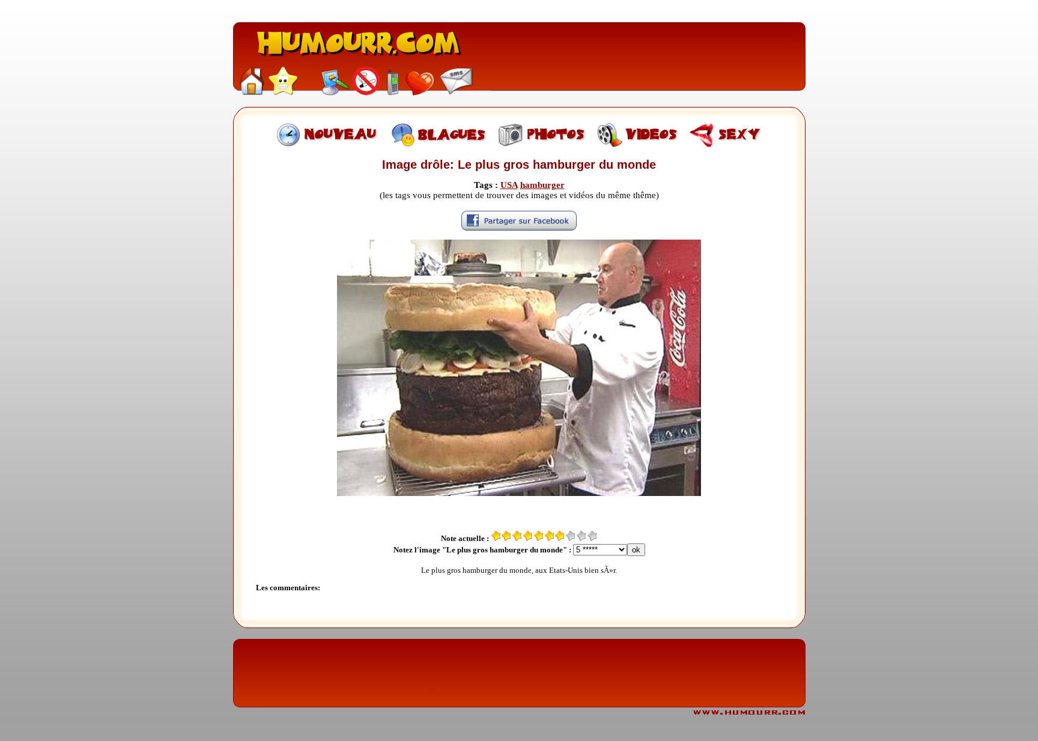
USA (509, 185)
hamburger (542, 185)
